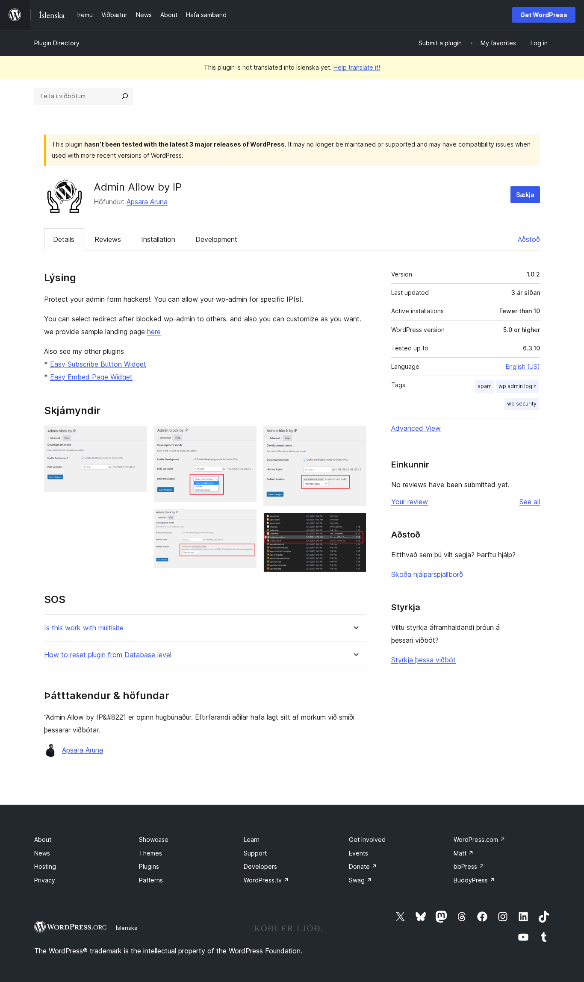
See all (529, 501)
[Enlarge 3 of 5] (245, 520)
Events (358, 853)
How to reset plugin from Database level (107, 655)
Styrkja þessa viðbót (423, 660)
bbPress (469, 866)
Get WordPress (543, 14)
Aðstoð (529, 239)
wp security (522, 403)
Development (216, 239)
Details (63, 239)
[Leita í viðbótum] (124, 96)
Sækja (525, 194)
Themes (150, 853)
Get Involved (367, 839)
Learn (252, 839)
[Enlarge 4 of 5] (355, 437)
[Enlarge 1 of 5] (135, 437)
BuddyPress (474, 880)
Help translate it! (356, 67)
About (42, 839)
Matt (464, 853)
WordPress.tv (266, 880)
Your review (409, 501)
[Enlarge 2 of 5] (245, 437)
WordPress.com (479, 839)
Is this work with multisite (84, 628)
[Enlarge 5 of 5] (355, 524)
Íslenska (127, 927)
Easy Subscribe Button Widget (98, 364)
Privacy (44, 880)
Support (255, 853)
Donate (363, 866)
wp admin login (517, 386)
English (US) (523, 366)
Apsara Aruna (147, 201)
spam (485, 386)
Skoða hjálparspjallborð (427, 574)
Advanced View (416, 428)
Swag (360, 880)
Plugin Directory (57, 43)
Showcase (153, 839)
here (154, 331)
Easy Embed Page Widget (91, 377)
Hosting (45, 866)
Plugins (149, 866)
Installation (158, 239)
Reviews (107, 239)
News (42, 853)
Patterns (151, 880)
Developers (260, 866)
